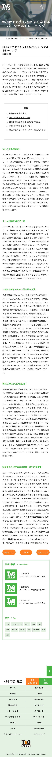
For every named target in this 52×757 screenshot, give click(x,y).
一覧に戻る (26, 552)
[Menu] (47, 7)
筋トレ (27, 624)
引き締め (36, 630)
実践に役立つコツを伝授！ (20, 125)
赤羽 (7, 624)
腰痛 (29, 630)
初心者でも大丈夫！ (17, 113)
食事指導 (14, 630)
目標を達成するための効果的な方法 (24, 121)
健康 (33, 624)
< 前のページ (9, 552)
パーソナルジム (17, 624)
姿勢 (43, 630)
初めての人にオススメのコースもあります (27, 130)
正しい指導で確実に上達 (19, 117)
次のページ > (43, 552)
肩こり (22, 630)
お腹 (7, 635)
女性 (39, 624)
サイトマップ (39, 734)
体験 (7, 630)
